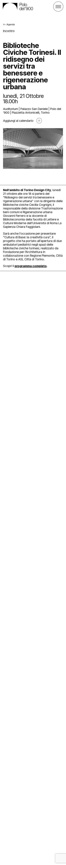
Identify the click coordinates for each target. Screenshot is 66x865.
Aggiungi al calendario (18, 120)
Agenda (11, 24)
